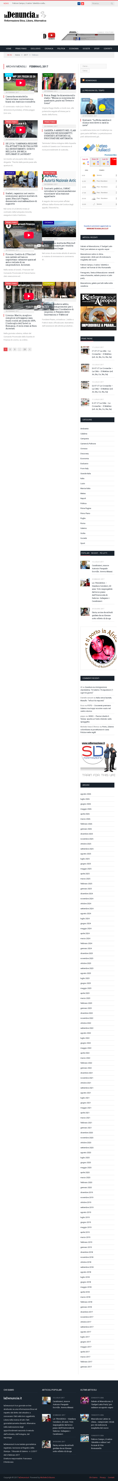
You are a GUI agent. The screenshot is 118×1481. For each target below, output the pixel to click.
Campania (84, 439)
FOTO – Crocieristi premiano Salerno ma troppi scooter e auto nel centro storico (95, 708)
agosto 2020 (85, 1152)
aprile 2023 (85, 993)
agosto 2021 (85, 1093)
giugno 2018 (85, 1282)
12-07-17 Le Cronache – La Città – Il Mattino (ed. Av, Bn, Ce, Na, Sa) (102, 388)
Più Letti (103, 553)
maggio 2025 (85, 869)
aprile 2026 (85, 814)
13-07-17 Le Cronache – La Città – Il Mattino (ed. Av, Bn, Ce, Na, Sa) (102, 371)
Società (86, 48)
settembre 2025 (86, 849)
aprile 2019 (85, 1232)
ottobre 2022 (85, 1023)
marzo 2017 (85, 1357)
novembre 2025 (86, 839)
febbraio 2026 (86, 824)
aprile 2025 (85, 874)
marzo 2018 (85, 1297)
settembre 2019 (86, 1207)
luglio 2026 (85, 799)
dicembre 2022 (86, 1013)
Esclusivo (35, 48)
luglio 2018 (85, 1277)
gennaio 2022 (86, 1068)
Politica (61, 48)
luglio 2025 (85, 859)
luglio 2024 (85, 918)
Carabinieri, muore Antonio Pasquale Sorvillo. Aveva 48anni (102, 568)
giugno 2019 (85, 1222)
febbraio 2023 (86, 1003)
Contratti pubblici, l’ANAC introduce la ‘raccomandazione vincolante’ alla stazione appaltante (60, 192)
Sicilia (82, 533)
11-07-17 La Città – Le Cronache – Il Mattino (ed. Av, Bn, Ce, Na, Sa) (102, 406)
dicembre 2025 (86, 834)
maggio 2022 (85, 1048)
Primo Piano (21, 48)
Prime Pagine (87, 339)
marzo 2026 (85, 819)
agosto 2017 (85, 1332)
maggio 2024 (85, 928)
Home (8, 48)
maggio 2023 (85, 988)
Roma (82, 523)
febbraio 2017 (86, 1362)
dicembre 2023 (86, 953)
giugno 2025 (85, 864)
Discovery (84, 454)
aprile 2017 (85, 1352)
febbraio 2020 (86, 1182)
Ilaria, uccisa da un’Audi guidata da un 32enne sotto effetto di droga (102, 615)
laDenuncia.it (9, 1444)
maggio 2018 (85, 1287)
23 (25, 349)
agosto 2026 (85, 794)
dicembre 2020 (86, 1133)
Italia (82, 478)
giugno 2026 (85, 804)
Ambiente (84, 429)
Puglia (82, 518)
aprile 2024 (85, 933)
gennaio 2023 (86, 1008)
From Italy (84, 468)
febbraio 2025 (86, 884)
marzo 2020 (85, 1177)
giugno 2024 (85, 923)
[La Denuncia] (25, 16)
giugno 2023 (85, 983)
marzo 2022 (85, 1058)
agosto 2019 (85, 1212)
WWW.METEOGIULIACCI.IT (97, 229)
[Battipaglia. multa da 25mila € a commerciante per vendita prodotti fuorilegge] (59, 230)
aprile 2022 (85, 1053)
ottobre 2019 (85, 1202)
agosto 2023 (85, 973)
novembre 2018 (86, 1257)
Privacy (103, 1477)
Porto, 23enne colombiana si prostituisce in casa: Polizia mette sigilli (97, 729)
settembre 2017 (86, 1327)
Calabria (83, 434)
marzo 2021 (85, 1118)
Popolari (85, 553)
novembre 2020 (86, 1138)
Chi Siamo (93, 1477)
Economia (74, 48)
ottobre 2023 (85, 963)
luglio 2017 (85, 1337)
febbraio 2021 (86, 1123)
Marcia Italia (85, 488)
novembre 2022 (86, 1018)
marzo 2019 (85, 1237)
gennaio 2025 (86, 889)
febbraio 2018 (86, 1302)
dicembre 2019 (86, 1192)
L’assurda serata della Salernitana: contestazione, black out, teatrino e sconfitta (20, 99)
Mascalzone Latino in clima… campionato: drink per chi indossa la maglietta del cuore (95, 257)
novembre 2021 (86, 1078)
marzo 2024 (85, 938)
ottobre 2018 (85, 1262)
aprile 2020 (85, 1172)
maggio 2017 (85, 1347)
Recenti (94, 553)
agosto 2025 (85, 854)
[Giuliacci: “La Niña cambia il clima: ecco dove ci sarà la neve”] (97, 107)
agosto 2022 (85, 1033)
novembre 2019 (86, 1197)
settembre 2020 (86, 1148)
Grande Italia (85, 473)
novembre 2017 (86, 1317)
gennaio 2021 (86, 1128)
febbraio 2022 (86, 1063)
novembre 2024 (86, 899)
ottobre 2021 (85, 1083)
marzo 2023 (85, 998)
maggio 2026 (85, 809)
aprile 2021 (85, 1113)
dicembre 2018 (86, 1252)
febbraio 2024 (86, 943)
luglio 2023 (85, 978)
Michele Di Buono (47, 1477)
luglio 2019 (85, 1217)
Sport (97, 48)
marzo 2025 (85, 879)
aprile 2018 (85, 1292)
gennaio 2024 (86, 948)
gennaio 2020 (86, 1187)
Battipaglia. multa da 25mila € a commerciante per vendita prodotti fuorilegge (59, 246)
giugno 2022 (85, 1043)
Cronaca (49, 48)
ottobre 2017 (85, 1322)
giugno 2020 (85, 1162)
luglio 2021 (85, 1098)
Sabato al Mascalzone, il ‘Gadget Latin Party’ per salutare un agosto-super (102, 1404)
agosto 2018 (85, 1272)
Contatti (108, 48)
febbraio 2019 (86, 1242)
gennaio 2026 (86, 829)
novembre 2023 (86, 958)
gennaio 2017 (86, 1367)
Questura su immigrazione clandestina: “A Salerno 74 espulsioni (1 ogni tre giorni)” (96, 690)
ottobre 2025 (85, 844)
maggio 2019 (85, 1227)
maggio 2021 (85, 1108)
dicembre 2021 (86, 1073)
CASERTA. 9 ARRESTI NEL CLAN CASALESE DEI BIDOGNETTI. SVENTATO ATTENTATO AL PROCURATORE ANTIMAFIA (60, 134)
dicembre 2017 (86, 1312)
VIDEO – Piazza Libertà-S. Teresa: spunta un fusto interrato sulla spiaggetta (96, 719)
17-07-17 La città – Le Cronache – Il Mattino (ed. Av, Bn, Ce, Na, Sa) (102, 354)
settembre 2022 (86, 1028)
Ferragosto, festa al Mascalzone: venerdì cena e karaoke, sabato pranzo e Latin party (97, 275)
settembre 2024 (86, 909)
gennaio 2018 (86, 1307)
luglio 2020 (85, 1158)
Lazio (82, 483)
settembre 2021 (86, 1088)
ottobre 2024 (85, 903)
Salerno (83, 528)
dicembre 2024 (86, 893)
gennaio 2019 (86, 1247)
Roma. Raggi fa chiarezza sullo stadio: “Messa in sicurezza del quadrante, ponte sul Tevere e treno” (59, 99)
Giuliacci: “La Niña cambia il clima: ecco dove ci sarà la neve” (96, 123)
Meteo (86, 100)
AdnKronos (91, 80)
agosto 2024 (85, 913)
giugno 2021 (85, 1103)
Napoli (83, 498)
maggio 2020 (85, 1167)
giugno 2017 (85, 1342)
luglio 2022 (85, 1038)
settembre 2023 (86, 968)
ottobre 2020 (85, 1142)
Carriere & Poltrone (88, 444)
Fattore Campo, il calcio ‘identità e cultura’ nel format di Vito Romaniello (29, 3)
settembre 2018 (86, 1267)
